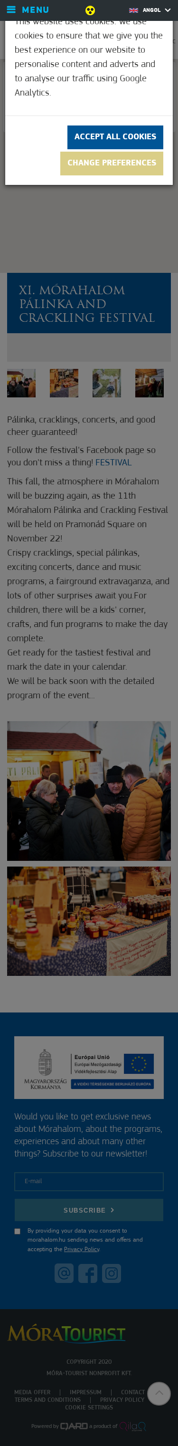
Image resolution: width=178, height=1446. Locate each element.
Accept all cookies (115, 137)
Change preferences (111, 163)
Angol (152, 10)
